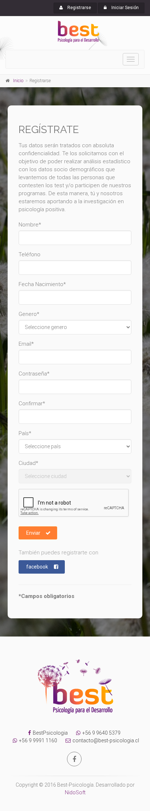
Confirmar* (32, 403)
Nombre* (30, 224)
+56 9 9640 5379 (101, 733)
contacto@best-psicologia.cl (105, 740)
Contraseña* (34, 373)
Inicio (18, 80)
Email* (26, 344)
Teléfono (29, 254)
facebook (37, 567)
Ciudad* (28, 463)
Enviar (33, 533)
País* (25, 433)
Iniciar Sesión (124, 7)
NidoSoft (75, 792)
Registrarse (78, 7)
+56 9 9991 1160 (38, 740)
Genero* (29, 314)
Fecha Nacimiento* (42, 284)
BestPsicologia (50, 733)
